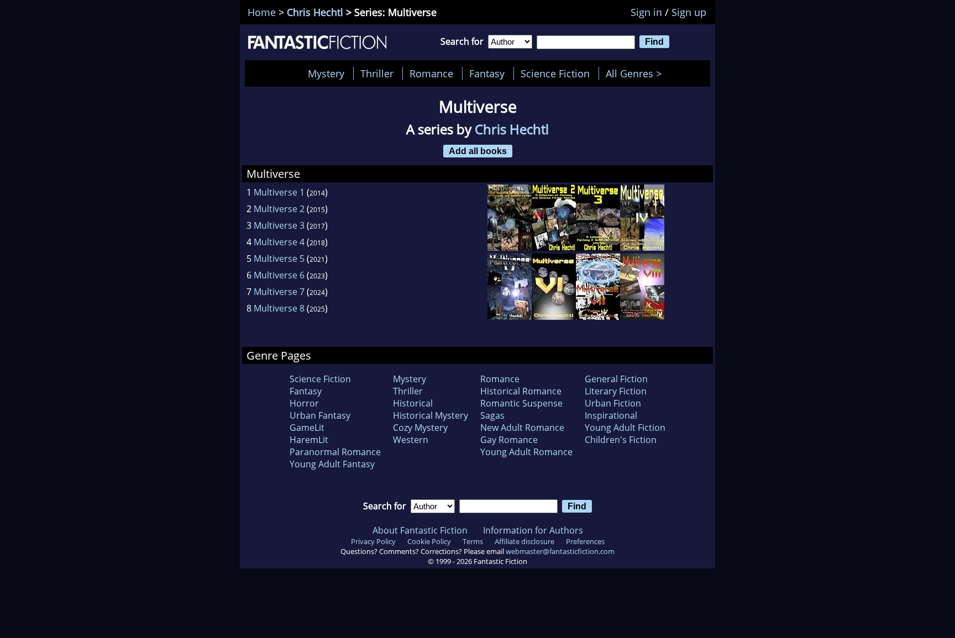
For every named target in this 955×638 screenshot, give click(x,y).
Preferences (585, 541)
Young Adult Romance (526, 452)
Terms (473, 541)
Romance (431, 73)
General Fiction (616, 379)
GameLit (307, 427)
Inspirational (611, 415)
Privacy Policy (373, 541)
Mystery (326, 73)
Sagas (492, 415)
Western (410, 440)
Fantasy (487, 73)
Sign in (646, 12)
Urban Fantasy (320, 415)
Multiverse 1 (279, 192)
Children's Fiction (621, 440)
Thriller (376, 73)
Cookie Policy (429, 541)
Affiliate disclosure (524, 541)
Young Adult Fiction (625, 427)
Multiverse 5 (279, 258)
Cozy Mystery (420, 427)
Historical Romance (521, 391)
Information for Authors (533, 530)
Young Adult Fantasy (332, 464)
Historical (413, 403)
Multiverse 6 (279, 275)
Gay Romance (509, 440)
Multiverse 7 (279, 292)
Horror (304, 403)
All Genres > (636, 73)
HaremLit (309, 440)
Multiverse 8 (279, 308)
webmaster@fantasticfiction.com (560, 551)
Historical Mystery (430, 415)
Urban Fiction (613, 403)
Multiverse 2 (279, 209)
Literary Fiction (616, 391)
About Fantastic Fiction (420, 530)
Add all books (478, 151)
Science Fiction (555, 73)
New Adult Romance (522, 427)
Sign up (688, 12)
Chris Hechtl (315, 12)
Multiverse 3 (279, 225)
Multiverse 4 (279, 242)
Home (262, 12)
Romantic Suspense (521, 403)
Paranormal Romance (335, 452)
